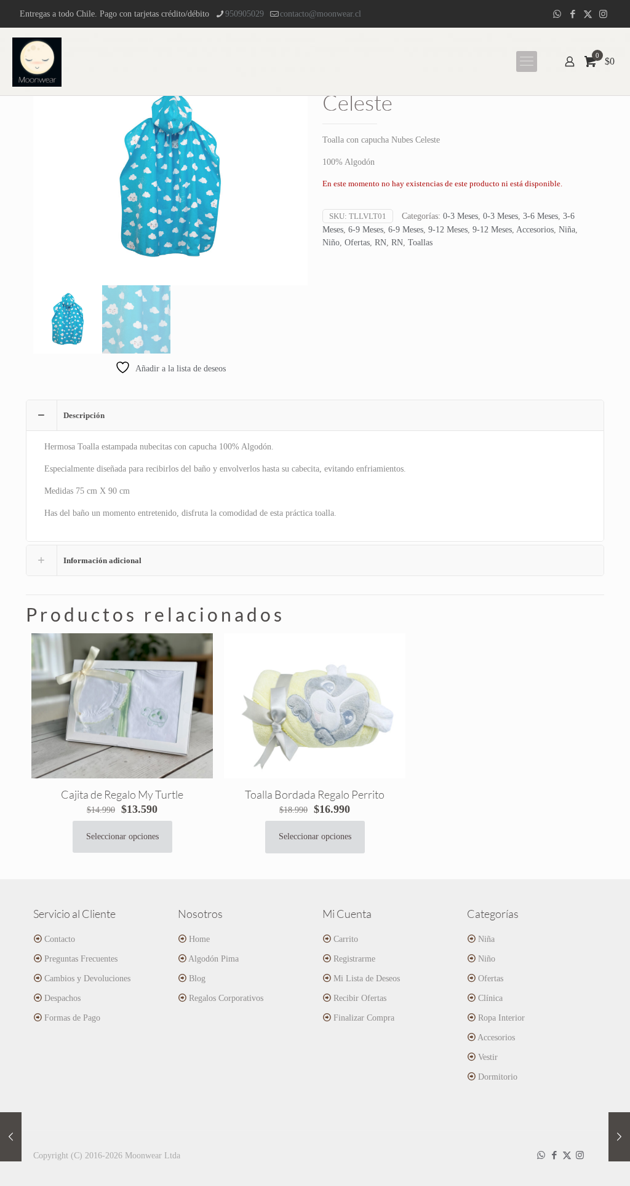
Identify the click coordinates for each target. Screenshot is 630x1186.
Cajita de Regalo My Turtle (122, 794)
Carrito (345, 939)
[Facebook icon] (572, 14)
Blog (197, 978)
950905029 (244, 13)
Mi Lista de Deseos (366, 978)
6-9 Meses (365, 229)
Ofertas (357, 242)
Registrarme (354, 958)
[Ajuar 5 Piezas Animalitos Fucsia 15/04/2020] (11, 1136)
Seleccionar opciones (122, 836)
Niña (567, 229)
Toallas (420, 242)
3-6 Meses (540, 216)
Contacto (59, 939)
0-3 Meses (460, 216)
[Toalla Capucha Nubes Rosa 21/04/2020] (619, 1136)
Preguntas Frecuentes (81, 958)
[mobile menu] (526, 61)
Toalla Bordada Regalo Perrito (315, 794)
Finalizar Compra (363, 1017)
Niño (331, 242)
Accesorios (535, 229)
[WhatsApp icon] (557, 14)
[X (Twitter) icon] (587, 14)
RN (380, 242)
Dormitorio (497, 1076)
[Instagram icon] (603, 14)
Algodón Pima (213, 958)
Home (199, 939)
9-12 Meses (448, 229)
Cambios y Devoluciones (87, 978)
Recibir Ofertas (359, 998)
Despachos (62, 998)
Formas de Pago (72, 1017)
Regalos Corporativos (226, 998)
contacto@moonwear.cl (320, 13)
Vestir (488, 1057)
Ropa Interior (501, 1017)
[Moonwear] (37, 61)
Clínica (490, 998)
